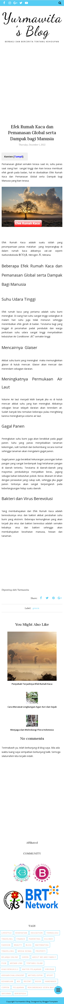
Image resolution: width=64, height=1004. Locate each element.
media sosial (25, 951)
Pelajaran (18, 987)
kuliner (48, 939)
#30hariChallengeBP (12, 975)
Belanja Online (9, 957)
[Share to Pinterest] (53, 598)
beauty (18, 945)
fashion (5, 945)
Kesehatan (21, 933)
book (38, 981)
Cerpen (5, 987)
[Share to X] (47, 598)
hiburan (49, 969)
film (3, 963)
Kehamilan (7, 981)
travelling (7, 951)
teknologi (52, 933)
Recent (28, 981)
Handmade (50, 981)
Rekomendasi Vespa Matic (42, 987)
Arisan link (16, 963)
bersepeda (20, 993)
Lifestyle (6, 933)
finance (21, 939)
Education (37, 933)
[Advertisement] (32, 82)
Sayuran (6, 993)
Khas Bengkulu (9, 969)
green (36, 608)
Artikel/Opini (35, 975)
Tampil (18, 156)
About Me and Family (44, 957)
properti (41, 951)
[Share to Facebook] (40, 598)
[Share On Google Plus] (59, 598)
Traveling (7, 939)
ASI (18, 981)
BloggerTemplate (50, 1001)
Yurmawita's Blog (32, 24)
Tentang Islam (34, 963)
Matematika (42, 945)
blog (29, 945)
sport (50, 975)
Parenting (35, 939)
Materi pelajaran (31, 969)
